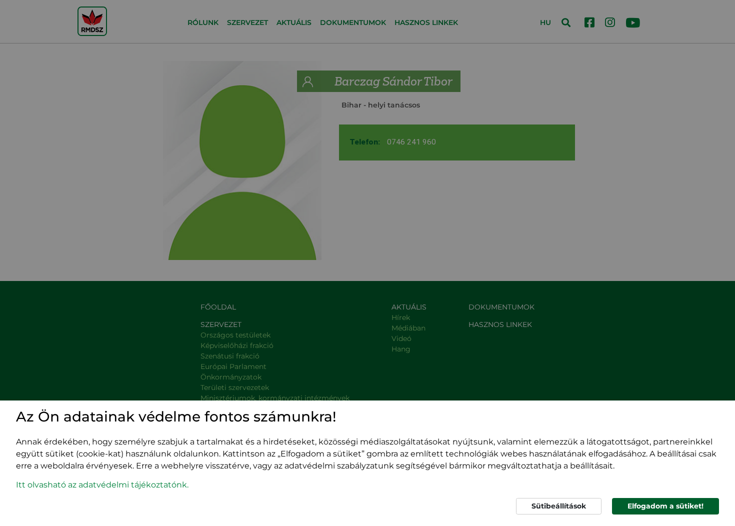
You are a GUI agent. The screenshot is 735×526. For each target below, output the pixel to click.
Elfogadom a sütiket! (666, 506)
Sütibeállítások (559, 506)
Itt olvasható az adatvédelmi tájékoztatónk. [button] (102, 485)
